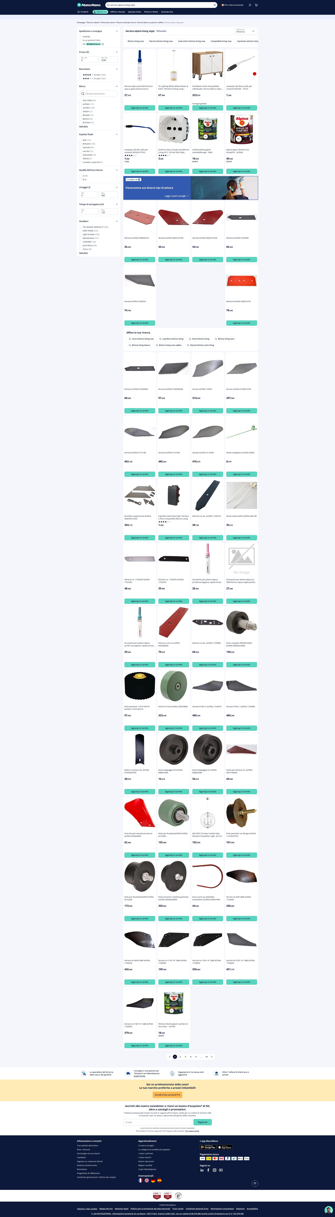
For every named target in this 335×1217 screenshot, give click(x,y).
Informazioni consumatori (222, 1208)
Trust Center (178, 1208)
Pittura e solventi (93, 22)
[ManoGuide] (328, 1210)
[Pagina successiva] (212, 1057)
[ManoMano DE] (153, 1180)
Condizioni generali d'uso (197, 1208)
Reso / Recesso (83, 1149)
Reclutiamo (82, 1169)
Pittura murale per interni (126, 22)
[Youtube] (221, 1170)
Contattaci (81, 1157)
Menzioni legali (121, 1208)
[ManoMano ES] (159, 1180)
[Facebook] (208, 1170)
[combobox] (245, 31)
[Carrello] (256, 5)
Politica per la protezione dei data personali (150, 1208)
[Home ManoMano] (89, 5)
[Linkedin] (202, 1170)
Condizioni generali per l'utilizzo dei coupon (96, 1177)
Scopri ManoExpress (147, 1169)
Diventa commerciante (87, 1165)
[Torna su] (255, 1183)
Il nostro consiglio (146, 1145)
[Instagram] (214, 1170)
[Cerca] (108, 5)
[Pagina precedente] (170, 1057)
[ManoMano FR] (140, 1180)
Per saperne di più (192, 1131)
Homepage (81, 22)
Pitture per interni (108, 22)
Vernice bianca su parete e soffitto (150, 22)
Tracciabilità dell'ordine (87, 1145)
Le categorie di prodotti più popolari (154, 1149)
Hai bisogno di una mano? (88, 1153)
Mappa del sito (106, 1208)
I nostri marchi (144, 1157)
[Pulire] (214, 5)
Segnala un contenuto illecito (90, 1161)
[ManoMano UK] (147, 1180)
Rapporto (240, 1208)
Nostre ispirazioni (146, 1161)
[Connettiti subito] (250, 5)
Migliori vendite (145, 1165)
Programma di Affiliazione (88, 1173)
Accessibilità (252, 1208)
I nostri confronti (145, 1153)
